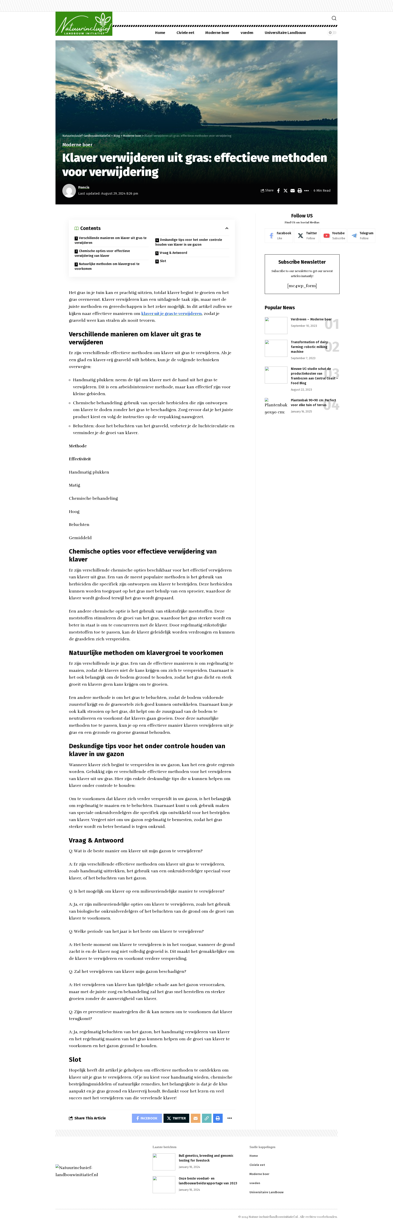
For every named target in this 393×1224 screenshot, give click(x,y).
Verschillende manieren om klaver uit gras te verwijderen (110, 240)
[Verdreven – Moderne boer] (276, 325)
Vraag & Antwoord (173, 253)
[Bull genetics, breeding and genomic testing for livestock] (164, 1161)
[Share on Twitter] (285, 190)
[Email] (292, 190)
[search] (334, 18)
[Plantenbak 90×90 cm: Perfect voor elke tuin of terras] (276, 406)
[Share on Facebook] (278, 190)
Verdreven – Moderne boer (311, 319)
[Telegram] (361, 235)
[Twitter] (306, 235)
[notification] (322, 32)
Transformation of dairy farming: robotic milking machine (309, 347)
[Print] (299, 190)
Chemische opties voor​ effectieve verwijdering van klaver (102, 253)
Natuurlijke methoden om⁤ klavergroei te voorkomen (107, 266)
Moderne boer (77, 145)
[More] (306, 190)
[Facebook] (279, 235)
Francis (83, 187)
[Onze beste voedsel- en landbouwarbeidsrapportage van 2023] (164, 1184)
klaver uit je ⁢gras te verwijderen (171, 313)
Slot (163, 261)
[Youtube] (333, 235)
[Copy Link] (207, 1118)
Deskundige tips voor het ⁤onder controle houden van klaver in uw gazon (188, 242)
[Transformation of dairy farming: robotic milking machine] (276, 348)
